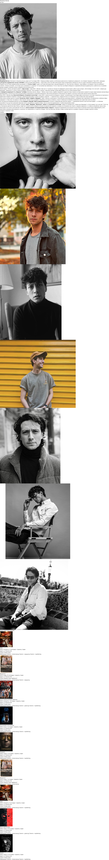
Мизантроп (2, 673)
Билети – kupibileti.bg (36, 654)
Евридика (2, 752)
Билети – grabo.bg (24, 705)
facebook (8, 110)
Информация (3, 654)
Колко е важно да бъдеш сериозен (8, 699)
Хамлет (2, 853)
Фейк (1, 648)
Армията (19, 649)
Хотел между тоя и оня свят (7, 725)
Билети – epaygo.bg (25, 654)
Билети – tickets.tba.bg (13, 654)
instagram (2, 110)
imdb (12, 110)
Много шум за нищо (5, 827)
